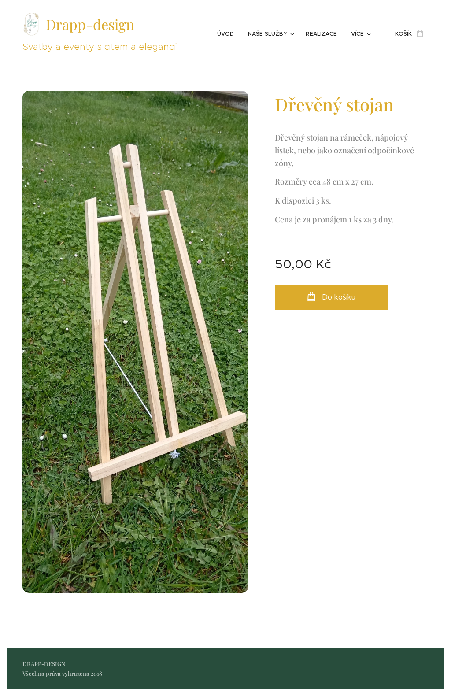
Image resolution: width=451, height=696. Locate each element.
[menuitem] (228, 34)
